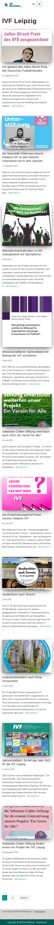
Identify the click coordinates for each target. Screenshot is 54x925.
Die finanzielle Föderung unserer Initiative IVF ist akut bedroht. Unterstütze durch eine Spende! (22, 157)
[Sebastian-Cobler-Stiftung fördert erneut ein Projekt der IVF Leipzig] (27, 822)
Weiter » (24, 897)
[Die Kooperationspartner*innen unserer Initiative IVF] (27, 493)
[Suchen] (34, 4)
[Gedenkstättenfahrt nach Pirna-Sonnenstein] (27, 656)
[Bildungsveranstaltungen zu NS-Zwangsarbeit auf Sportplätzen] (27, 224)
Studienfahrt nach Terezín (18, 594)
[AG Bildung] (14, 5)
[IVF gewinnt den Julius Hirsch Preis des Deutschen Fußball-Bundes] (27, 45)
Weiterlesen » (18, 106)
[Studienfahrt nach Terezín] (27, 573)
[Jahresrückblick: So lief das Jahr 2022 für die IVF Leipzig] (27, 739)
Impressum (39, 911)
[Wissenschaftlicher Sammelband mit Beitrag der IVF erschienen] (27, 321)
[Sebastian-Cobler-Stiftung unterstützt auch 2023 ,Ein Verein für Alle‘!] (27, 410)
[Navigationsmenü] (39, 4)
